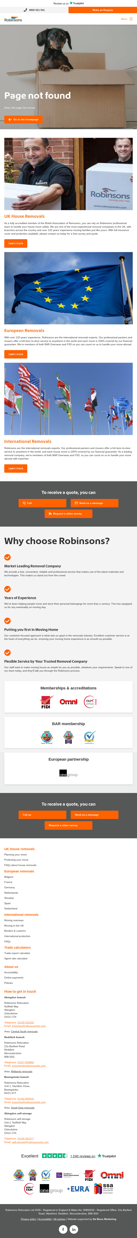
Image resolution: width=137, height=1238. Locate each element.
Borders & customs (15, 930)
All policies (59, 1219)
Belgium (8, 876)
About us (11, 967)
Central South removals (24, 1031)
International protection (17, 936)
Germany (9, 887)
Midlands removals (21, 1071)
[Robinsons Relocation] (13, 19)
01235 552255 (25, 1022)
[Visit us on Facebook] (63, 1229)
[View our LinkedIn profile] (74, 1229)
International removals (21, 914)
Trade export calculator (17, 953)
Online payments (13, 977)
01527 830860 (25, 1062)
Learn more (16, 243)
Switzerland (10, 908)
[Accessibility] (68, 701)
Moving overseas (14, 920)
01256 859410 (25, 1098)
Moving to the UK (14, 925)
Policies (8, 982)
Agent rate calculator (16, 958)
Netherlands (11, 892)
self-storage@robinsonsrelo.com (30, 1142)
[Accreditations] (46, 701)
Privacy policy (28, 1219)
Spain (7, 903)
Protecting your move (16, 859)
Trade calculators (17, 947)
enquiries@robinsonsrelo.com (29, 1025)
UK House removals (19, 849)
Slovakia (9, 898)
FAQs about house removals (20, 865)
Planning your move (15, 854)
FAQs (7, 941)
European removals (19, 871)
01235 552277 (25, 1138)
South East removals (22, 1107)
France (8, 882)
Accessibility (11, 972)
